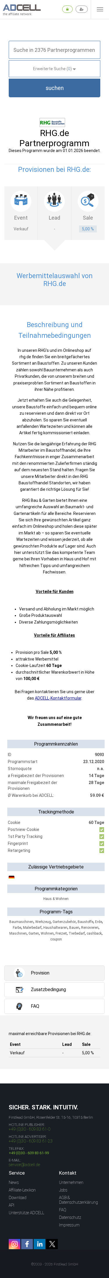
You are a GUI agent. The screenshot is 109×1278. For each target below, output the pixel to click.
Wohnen (47, 933)
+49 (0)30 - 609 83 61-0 (29, 1129)
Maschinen (18, 933)
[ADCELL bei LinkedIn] (39, 1244)
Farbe (17, 928)
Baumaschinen (21, 922)
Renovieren (90, 928)
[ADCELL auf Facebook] (27, 1244)
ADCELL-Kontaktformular (58, 698)
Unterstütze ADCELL (26, 1212)
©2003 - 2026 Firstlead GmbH (54, 1264)
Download (17, 1197)
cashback (94, 933)
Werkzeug (43, 922)
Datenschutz (70, 1217)
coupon (56, 939)
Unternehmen (71, 1182)
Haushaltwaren (55, 928)
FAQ (62, 1210)
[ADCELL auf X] (52, 1244)
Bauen (74, 928)
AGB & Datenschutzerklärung (78, 1200)
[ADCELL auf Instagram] (14, 1244)
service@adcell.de (24, 1164)
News (14, 1182)
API (11, 1205)
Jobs (63, 1190)
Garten (33, 933)
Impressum (69, 1225)
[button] (54, 88)
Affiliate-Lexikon (22, 1190)
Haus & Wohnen (56, 899)
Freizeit (61, 933)
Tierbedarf (77, 933)
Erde (98, 922)
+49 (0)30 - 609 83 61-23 (31, 1141)
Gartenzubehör (64, 922)
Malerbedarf (32, 928)
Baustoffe (85, 922)
